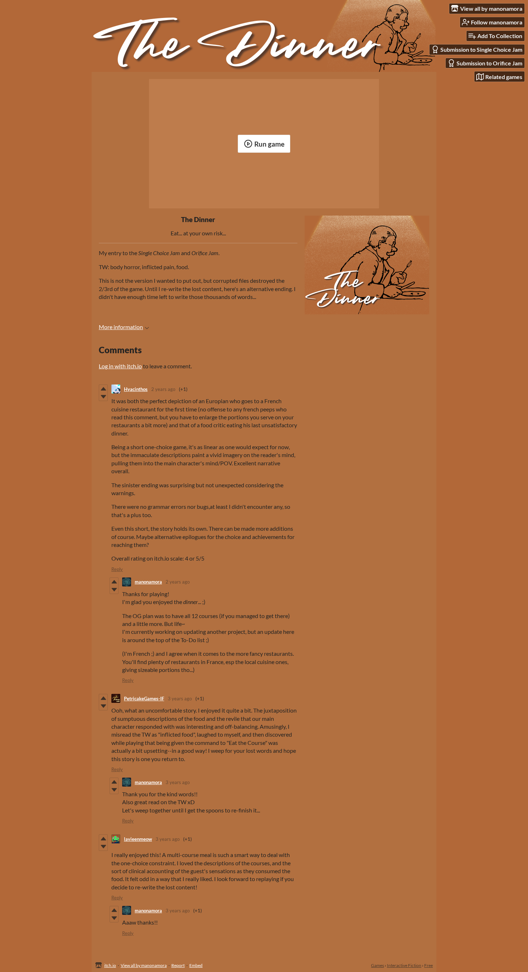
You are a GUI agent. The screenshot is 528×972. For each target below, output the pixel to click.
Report (178, 965)
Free (428, 965)
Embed (196, 965)
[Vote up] (103, 389)
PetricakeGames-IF (144, 698)
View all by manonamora (144, 965)
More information (121, 326)
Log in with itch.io (120, 366)
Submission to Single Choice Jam (481, 49)
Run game (269, 144)
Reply (117, 569)
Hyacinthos (136, 389)
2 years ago (163, 389)
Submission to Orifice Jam (489, 63)
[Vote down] (103, 397)
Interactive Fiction (404, 965)
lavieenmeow (138, 839)
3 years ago (180, 698)
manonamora (148, 582)
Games (377, 965)
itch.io (110, 965)
